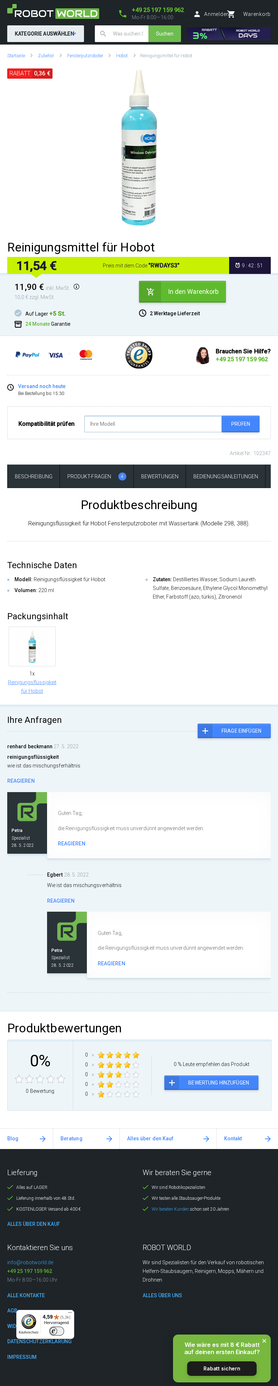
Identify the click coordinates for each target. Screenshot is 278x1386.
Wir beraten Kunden (170, 1209)
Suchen (164, 34)
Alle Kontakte (26, 1295)
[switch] (56, 1331)
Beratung (71, 1138)
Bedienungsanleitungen (225, 476)
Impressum (22, 1357)
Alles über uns (162, 1295)
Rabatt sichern (221, 1368)
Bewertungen (159, 476)
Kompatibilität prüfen (46, 423)
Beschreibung (33, 476)
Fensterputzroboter (85, 55)
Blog (12, 1138)
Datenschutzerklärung (39, 1341)
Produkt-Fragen (95, 476)
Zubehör (46, 55)
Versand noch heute (42, 386)
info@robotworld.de (30, 1262)
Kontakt (233, 1138)
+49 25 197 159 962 (29, 1271)
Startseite (16, 55)
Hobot (122, 55)
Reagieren (21, 781)
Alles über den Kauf (150, 1138)
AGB (12, 1311)
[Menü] (70, 1314)
